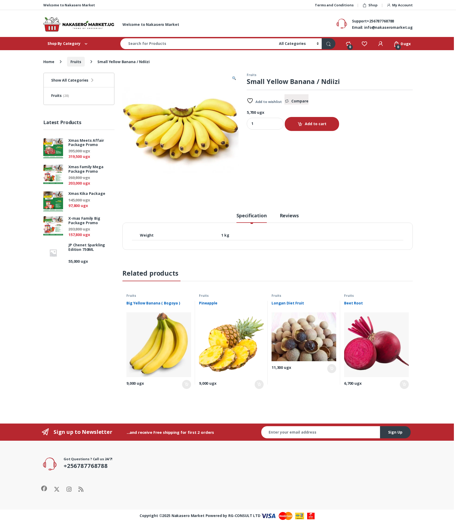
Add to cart (315, 123)
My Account (402, 5)
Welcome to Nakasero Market (69, 5)
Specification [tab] (251, 216)
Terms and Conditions (334, 5)
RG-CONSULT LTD (244, 515)
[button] (234, 78)
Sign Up (395, 432)
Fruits (75, 61)
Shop (372, 5)
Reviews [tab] (289, 216)
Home (48, 61)
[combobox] (198, 43)
